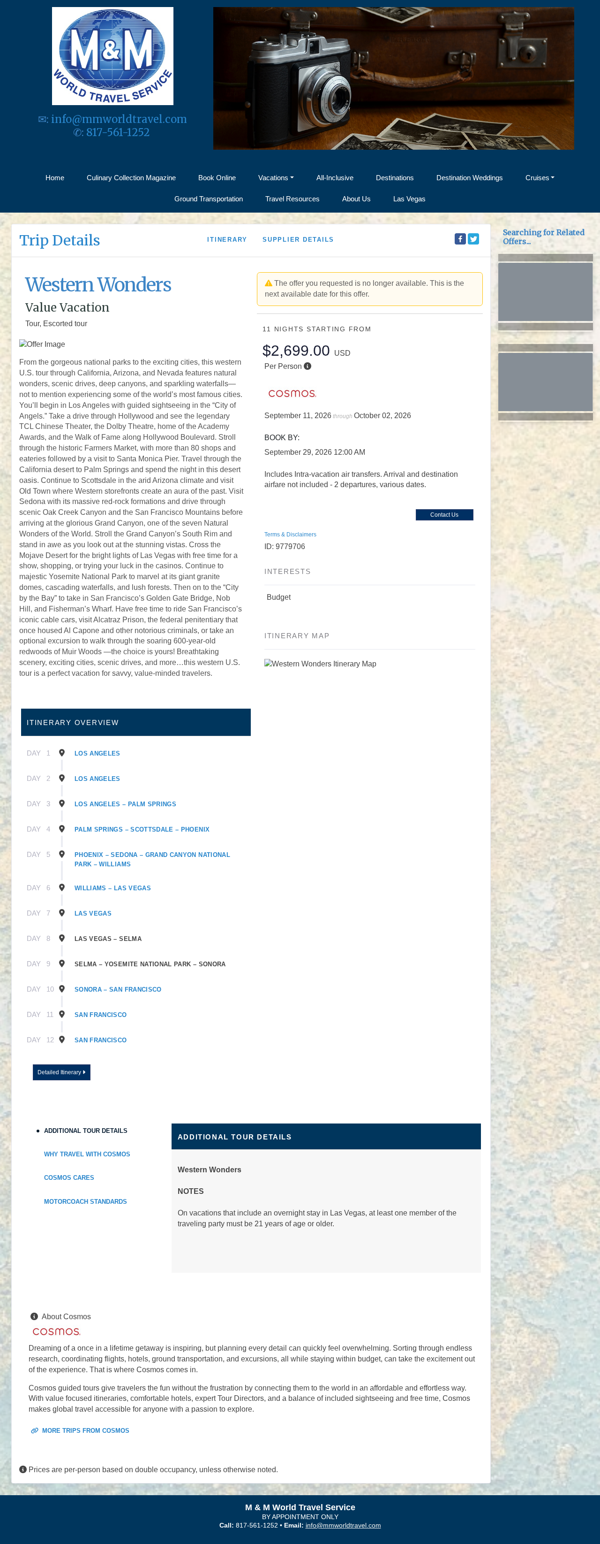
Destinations (395, 178)
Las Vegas (409, 199)
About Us (356, 199)
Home (54, 178)
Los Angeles (97, 753)
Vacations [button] (273, 178)
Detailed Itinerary (60, 1072)
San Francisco (101, 1014)
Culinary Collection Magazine (131, 178)
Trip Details (59, 240)
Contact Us (444, 515)
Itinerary (227, 239)
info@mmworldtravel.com (119, 119)
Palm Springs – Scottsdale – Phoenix (142, 829)
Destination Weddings (469, 178)
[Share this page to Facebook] (460, 239)
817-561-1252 (119, 132)
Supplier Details (298, 239)
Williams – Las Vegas (113, 888)
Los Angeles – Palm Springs (125, 804)
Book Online (217, 178)
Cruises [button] (537, 178)
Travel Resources (292, 199)
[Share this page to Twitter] (473, 239)
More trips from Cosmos (84, 1430)
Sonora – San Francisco (118, 989)
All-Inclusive (334, 178)
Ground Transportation (208, 199)
